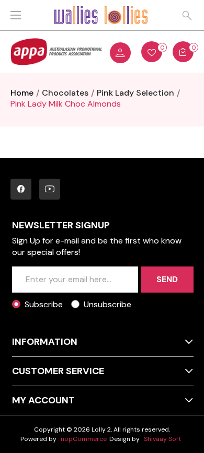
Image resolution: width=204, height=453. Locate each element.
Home (21, 93)
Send (167, 279)
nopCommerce (84, 439)
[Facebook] (20, 189)
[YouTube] (49, 189)
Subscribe (44, 304)
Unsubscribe (107, 304)
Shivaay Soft (162, 439)
